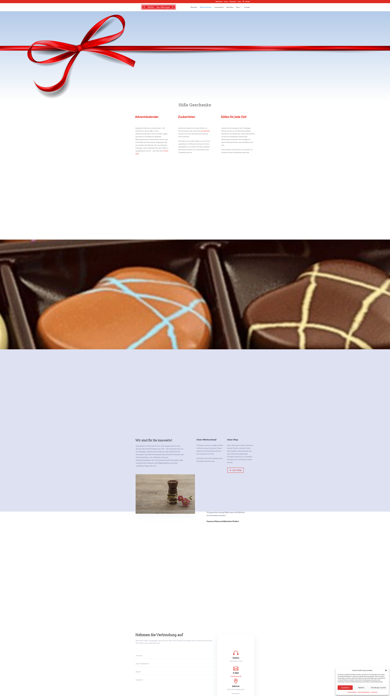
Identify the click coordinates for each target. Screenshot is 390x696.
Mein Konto (219, 1)
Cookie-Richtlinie (352, 692)
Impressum (374, 692)
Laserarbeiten (219, 7)
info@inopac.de (236, 676)
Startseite (194, 7)
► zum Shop (235, 470)
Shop (239, 1)
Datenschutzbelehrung (364, 692)
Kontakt (247, 7)
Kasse (226, 1)
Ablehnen (361, 687)
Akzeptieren (345, 687)
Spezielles (229, 7)
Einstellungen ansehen (378, 687)
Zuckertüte (206, 131)
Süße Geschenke (206, 7)
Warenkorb (233, 1)
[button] (386, 670)
